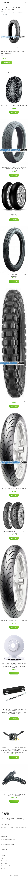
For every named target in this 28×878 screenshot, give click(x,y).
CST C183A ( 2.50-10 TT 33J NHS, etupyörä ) (14, 401)
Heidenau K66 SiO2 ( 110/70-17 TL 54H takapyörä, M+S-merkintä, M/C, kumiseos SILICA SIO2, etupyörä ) (14, 169)
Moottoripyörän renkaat (13, 51)
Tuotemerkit (4, 849)
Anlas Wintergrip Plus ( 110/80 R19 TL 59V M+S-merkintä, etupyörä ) (14, 532)
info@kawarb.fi (4, 832)
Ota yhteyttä (4, 860)
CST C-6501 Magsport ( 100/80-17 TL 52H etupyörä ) (14, 621)
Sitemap (3, 868)
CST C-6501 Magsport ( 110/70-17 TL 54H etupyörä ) (14, 489)
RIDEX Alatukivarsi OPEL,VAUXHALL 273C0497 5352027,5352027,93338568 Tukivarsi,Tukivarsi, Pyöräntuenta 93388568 (14, 794)
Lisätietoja (7, 62)
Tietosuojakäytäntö (5, 865)
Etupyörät (21, 51)
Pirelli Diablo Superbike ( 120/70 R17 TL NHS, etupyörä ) (14, 213)
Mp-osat (3, 847)
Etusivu (2, 11)
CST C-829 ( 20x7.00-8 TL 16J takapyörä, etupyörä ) (14, 106)
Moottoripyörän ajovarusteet (8, 839)
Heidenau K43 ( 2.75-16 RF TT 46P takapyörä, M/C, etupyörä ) (14, 275)
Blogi (2, 858)
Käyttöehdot (4, 863)
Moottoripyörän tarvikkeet (7, 844)
